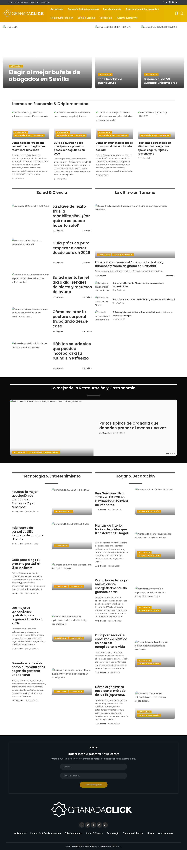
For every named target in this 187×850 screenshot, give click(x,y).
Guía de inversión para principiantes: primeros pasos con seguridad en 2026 (69, 148)
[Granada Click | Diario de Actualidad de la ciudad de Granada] (24, 13)
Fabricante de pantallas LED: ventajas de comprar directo (28, 533)
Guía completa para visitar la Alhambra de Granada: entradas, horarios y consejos (142, 314)
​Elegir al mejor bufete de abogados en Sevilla (44, 75)
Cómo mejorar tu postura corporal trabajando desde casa (70, 319)
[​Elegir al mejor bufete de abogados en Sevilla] (47, 56)
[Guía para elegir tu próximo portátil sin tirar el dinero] (72, 576)
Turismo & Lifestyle (123, 255)
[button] (167, 453)
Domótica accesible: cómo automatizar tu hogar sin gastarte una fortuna (28, 669)
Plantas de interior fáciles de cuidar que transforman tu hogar (111, 529)
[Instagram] (173, 2)
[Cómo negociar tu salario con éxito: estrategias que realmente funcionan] (30, 125)
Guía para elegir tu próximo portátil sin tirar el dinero (26, 564)
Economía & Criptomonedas (29, 135)
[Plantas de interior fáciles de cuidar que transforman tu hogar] (155, 545)
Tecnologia (61, 545)
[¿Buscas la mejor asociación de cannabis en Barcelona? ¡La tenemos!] (72, 501)
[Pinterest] (170, 2)
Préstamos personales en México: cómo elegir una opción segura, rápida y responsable (154, 148)
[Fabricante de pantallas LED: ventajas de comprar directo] (72, 535)
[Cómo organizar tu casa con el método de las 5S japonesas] (155, 705)
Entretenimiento (63, 511)
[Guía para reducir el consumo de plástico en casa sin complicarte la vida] (155, 653)
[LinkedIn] (176, 2)
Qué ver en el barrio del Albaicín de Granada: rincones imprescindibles (138, 284)
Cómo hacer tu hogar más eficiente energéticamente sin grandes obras (111, 586)
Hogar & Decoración (149, 511)
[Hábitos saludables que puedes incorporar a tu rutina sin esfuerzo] (31, 356)
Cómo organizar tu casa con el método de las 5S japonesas (110, 691)
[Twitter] (166, 2)
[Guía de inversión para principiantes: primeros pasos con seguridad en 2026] (72, 125)
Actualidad (16, 66)
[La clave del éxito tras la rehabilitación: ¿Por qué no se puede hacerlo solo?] (31, 218)
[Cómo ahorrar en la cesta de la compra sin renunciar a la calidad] (114, 125)
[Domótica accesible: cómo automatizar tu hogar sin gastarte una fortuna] (72, 681)
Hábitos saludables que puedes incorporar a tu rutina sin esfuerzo (72, 351)
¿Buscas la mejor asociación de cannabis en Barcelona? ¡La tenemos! (25, 499)
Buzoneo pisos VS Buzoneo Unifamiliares (160, 81)
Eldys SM (16, 85)
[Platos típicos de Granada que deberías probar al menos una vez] (52, 428)
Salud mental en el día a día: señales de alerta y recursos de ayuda (72, 284)
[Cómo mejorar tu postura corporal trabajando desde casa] (31, 321)
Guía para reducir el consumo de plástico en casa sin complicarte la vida (111, 641)
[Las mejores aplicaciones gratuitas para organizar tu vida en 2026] (72, 628)
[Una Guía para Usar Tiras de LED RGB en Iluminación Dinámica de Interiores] (155, 501)
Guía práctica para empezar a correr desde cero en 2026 (71, 247)
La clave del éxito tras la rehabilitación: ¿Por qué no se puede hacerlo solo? (71, 216)
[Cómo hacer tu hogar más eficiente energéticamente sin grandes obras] (155, 600)
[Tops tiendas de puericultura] (116, 56)
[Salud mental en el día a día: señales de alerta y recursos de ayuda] (31, 287)
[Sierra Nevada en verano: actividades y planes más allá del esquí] (102, 301)
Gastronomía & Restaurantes (43, 452)
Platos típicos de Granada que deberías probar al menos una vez (132, 426)
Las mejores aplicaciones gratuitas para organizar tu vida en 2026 (27, 615)
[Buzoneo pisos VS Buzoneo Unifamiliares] (162, 56)
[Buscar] (181, 13)
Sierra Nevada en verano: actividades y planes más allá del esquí (143, 299)
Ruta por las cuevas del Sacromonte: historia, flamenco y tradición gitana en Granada (129, 264)
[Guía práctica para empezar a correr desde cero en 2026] (31, 252)
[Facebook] (163, 2)
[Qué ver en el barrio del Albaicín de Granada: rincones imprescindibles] (102, 286)
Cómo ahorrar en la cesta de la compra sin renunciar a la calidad (114, 146)
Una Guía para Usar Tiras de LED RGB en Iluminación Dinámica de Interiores (111, 499)
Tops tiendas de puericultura (110, 81)
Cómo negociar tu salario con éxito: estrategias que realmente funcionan (28, 146)
